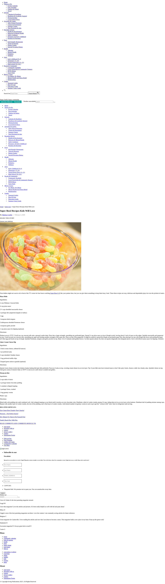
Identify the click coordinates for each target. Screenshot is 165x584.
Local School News (14, 19)
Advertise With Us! (6, 102)
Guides (6, 81)
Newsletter (17, 102)
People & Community (10, 66)
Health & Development (15, 31)
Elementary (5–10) (13, 61)
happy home (7, 545)
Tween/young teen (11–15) (16, 62)
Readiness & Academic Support (17, 16)
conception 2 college (10, 552)
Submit (3, 493)
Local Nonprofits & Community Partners (20, 69)
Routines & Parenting (14, 38)
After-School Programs (15, 23)
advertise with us (9, 428)
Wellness (10, 55)
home (5, 537)
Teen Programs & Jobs (14, 28)
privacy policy (8, 432)
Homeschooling (12, 18)
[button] (5, 90)
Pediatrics (10, 54)
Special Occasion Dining (15, 47)
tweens (6, 560)
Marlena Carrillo (7, 215)
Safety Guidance (13, 35)
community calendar (10, 538)
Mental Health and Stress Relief (17, 78)
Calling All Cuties (9, 442)
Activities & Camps (10, 21)
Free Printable (8, 440)
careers (6, 430)
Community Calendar (10, 443)
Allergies (10, 50)
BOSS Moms (12, 71)
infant (5, 555)
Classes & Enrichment (14, 24)
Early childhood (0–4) (14, 59)
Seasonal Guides (13, 83)
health (5, 542)
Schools (6, 12)
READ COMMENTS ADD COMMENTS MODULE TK (18, 423)
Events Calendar (13, 6)
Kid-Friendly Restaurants (15, 42)
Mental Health (12, 52)
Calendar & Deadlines (14, 14)
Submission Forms (9, 435)
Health (6, 49)
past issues (7, 426)
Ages (5, 57)
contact (6, 433)
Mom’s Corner (8, 74)
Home (6, 2)
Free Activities (12, 7)
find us (6, 549)
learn (5, 543)
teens (5, 562)
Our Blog (7, 445)
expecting (7, 554)
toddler (6, 557)
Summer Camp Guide (14, 88)
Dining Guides (12, 45)
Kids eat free (7, 438)
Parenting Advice (9, 30)
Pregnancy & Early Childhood (17, 37)
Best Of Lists (12, 85)
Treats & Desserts (13, 43)
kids (5, 559)
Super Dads (11, 73)
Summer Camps (12, 26)
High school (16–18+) (14, 64)
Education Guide (13, 86)
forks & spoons (8, 540)
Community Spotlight (14, 67)
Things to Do (8, 4)
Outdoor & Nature (13, 9)
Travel (9, 11)
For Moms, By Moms (14, 76)
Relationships (12, 79)
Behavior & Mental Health (16, 33)
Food (5, 40)
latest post (8, 207)
